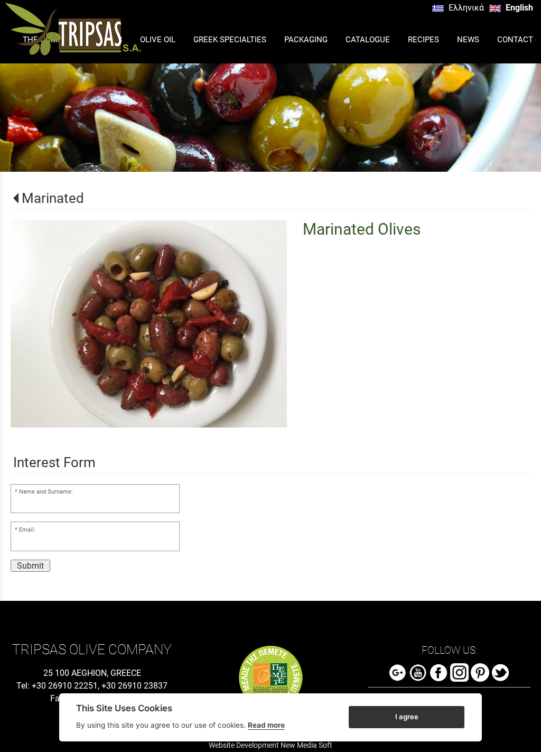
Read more (266, 725)
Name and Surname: (46, 491)
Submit (30, 566)
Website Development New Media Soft (270, 745)
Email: (27, 529)
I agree (406, 716)
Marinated (53, 198)
